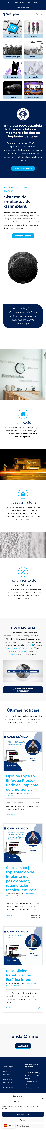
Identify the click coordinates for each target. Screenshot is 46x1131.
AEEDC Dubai (20, 651)
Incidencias (8, 1087)
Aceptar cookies (23, 1114)
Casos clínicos (28, 793)
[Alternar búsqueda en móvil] (37, 14)
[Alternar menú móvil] (42, 14)
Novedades (10, 795)
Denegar (23, 1120)
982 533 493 (38, 1082)
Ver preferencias (23, 1126)
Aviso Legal (8, 1067)
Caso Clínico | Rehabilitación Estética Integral (20, 975)
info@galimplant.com (34, 1088)
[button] (43, 1099)
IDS (31, 645)
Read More (9, 814)
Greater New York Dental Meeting (19, 648)
